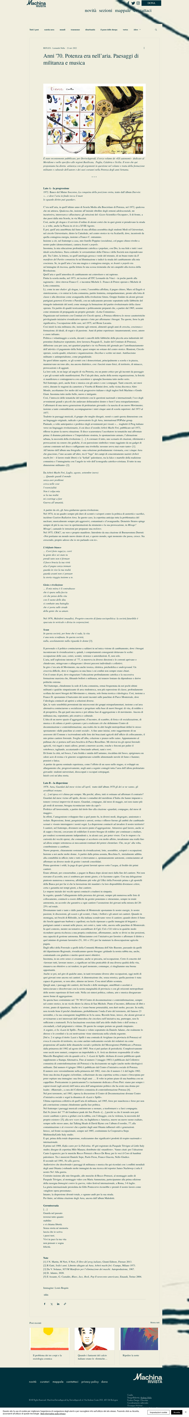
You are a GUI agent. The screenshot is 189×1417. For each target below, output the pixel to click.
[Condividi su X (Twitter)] (51, 1304)
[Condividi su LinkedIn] (58, 1304)
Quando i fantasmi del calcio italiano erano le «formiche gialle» (92, 1357)
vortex (125, 29)
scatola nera (49, 29)
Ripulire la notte (131, 1355)
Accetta (177, 1412)
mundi (62, 29)
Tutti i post (34, 29)
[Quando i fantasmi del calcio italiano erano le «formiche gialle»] (95, 1339)
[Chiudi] (185, 1412)
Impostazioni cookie (158, 1412)
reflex (46, 1294)
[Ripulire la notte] (139, 1339)
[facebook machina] (128, 3)
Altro (136, 29)
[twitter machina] (133, 3)
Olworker (144, 1400)
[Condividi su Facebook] (44, 1304)
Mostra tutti (155, 1322)
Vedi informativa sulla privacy (53, 1413)
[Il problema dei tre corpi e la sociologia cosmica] (50, 1339)
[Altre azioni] (144, 48)
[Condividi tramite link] (65, 1304)
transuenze (75, 29)
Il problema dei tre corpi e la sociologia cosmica (47, 1357)
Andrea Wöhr (146, 1397)
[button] (156, 29)
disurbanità (90, 29)
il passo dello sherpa (109, 29)
